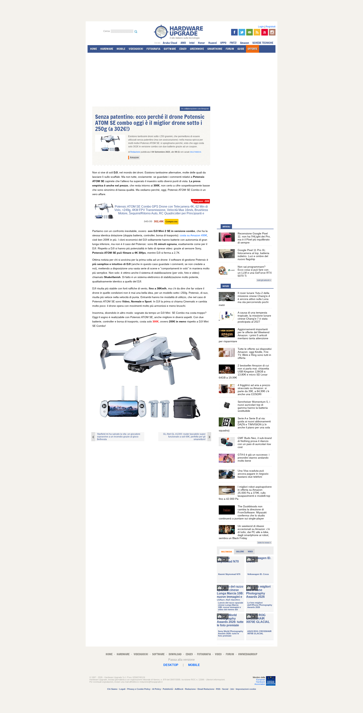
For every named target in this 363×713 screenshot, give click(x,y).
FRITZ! (233, 43)
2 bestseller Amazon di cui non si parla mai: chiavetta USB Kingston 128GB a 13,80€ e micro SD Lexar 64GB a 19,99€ (244, 371)
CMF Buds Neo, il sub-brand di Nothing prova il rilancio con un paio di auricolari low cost (255, 442)
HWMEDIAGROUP (247, 654)
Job (232, 689)
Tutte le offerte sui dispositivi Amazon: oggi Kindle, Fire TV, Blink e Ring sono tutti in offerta (254, 353)
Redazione (190, 689)
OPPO (223, 43)
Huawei (212, 43)
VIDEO (218, 654)
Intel (192, 43)
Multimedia (195, 152)
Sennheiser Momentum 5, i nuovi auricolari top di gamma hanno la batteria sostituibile (254, 406)
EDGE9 (183, 49)
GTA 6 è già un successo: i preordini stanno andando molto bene (253, 457)
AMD (183, 43)
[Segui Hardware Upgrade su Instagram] (272, 32)
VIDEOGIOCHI (136, 49)
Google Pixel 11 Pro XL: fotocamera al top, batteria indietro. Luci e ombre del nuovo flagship (253, 255)
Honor (201, 43)
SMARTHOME (214, 49)
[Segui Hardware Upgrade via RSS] (257, 32)
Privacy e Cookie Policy (138, 689)
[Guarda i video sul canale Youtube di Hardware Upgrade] (264, 32)
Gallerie (240, 551)
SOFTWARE (170, 49)
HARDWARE (106, 49)
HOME (93, 49)
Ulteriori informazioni (215, 679)
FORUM (230, 49)
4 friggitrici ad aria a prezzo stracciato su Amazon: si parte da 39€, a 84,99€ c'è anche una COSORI (254, 390)
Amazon (244, 43)
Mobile (194, 665)
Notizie (226, 286)
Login (261, 26)
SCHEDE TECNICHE (262, 43)
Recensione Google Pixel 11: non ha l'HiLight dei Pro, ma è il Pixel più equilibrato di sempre (254, 238)
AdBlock (179, 689)
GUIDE (240, 49)
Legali (122, 689)
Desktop (170, 665)
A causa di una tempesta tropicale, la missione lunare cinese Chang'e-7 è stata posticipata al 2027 (254, 317)
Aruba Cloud (170, 43)
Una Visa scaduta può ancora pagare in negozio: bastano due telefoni (253, 473)
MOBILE (121, 49)
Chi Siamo (112, 689)
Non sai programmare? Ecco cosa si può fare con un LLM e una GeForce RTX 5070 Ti (255, 271)
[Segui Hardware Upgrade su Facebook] (234, 32)
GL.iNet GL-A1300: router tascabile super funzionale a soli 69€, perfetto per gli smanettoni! (184, 437)
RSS (218, 689)
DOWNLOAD (175, 654)
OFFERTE (252, 49)
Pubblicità (168, 689)
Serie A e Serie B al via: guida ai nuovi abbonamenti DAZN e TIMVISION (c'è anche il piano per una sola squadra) (245, 424)
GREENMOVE (197, 49)
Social (225, 689)
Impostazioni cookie (246, 689)
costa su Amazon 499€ (193, 235)
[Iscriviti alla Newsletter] (249, 32)
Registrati (270, 26)
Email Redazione (206, 689)
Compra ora (171, 221)
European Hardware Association (259, 681)
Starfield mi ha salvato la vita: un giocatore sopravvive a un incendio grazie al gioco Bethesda (118, 437)
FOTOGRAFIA (153, 49)
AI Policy (156, 689)
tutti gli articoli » (264, 280)
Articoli (226, 226)
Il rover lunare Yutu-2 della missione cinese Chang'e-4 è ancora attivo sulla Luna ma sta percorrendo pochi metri (244, 299)
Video (250, 551)
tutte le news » (264, 543)
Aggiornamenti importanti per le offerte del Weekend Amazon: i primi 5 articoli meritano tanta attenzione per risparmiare (244, 335)
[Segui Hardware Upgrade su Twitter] (242, 32)
